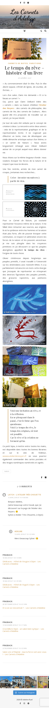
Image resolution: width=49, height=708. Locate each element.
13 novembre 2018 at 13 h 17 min (15, 625)
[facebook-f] (20, 2)
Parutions (35, 63)
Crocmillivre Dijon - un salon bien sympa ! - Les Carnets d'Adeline (23, 629)
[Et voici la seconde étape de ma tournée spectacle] (18, 682)
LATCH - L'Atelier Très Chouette (24, 494)
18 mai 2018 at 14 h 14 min (12, 558)
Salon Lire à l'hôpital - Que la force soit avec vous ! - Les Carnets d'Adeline (24, 653)
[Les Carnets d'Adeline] (24, 17)
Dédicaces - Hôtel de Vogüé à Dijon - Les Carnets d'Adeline (21, 585)
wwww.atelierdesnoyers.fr (15, 456)
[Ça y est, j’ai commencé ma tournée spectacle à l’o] (31, 682)
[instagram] (24, 2)
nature (6, 471)
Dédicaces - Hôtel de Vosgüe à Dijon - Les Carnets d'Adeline (22, 562)
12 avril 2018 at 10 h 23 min (25, 534)
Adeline (18, 531)
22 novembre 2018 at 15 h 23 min (15, 648)
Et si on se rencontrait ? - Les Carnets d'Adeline (24, 608)
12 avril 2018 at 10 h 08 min (18, 497)
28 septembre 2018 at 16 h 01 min (15, 604)
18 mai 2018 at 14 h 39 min (12, 581)
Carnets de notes (18, 63)
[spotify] (28, 2)
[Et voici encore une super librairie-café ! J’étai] (6, 682)
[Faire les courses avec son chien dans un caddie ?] (43, 682)
